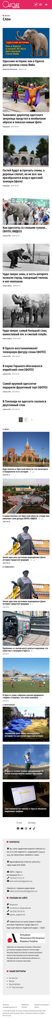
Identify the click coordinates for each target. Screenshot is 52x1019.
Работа (11, 981)
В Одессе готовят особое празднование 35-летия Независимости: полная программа (24, 772)
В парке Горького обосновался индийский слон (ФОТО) (22, 368)
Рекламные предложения (20, 908)
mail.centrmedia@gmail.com (21, 881)
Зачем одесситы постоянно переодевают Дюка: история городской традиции (24, 558)
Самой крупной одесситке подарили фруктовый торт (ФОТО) (25, 385)
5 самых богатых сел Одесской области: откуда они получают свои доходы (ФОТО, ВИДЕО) (26, 517)
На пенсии (13, 978)
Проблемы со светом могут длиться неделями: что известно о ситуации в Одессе (25, 649)
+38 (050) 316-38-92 (17, 911)
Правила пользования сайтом (41, 1006)
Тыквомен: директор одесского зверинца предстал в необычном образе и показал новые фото (24, 118)
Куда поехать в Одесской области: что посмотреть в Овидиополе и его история (25, 470)
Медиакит (14, 904)
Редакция (6, 127)
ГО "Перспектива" (16, 987)
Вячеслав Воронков (10, 69)
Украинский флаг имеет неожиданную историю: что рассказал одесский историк (24, 734)
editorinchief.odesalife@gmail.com (23, 891)
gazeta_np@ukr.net (17, 915)
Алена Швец (7, 286)
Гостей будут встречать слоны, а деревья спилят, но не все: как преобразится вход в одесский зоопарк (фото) (24, 176)
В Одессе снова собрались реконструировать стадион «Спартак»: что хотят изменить (23, 696)
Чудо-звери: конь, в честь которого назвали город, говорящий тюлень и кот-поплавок (25, 277)
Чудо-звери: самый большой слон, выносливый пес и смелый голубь (25, 332)
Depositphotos (14, 984)
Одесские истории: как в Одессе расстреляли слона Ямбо (23, 63)
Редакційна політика (25, 1006)
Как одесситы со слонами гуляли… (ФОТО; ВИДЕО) (25, 229)
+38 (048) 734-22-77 (17, 878)
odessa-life (7, 236)
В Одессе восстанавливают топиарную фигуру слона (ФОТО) (24, 350)
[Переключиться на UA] (46, 4)
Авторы (32, 822)
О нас (19, 822)
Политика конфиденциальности (10, 1006)
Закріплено (36, 4)
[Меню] (41, 4)
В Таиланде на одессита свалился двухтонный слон (24, 403)
